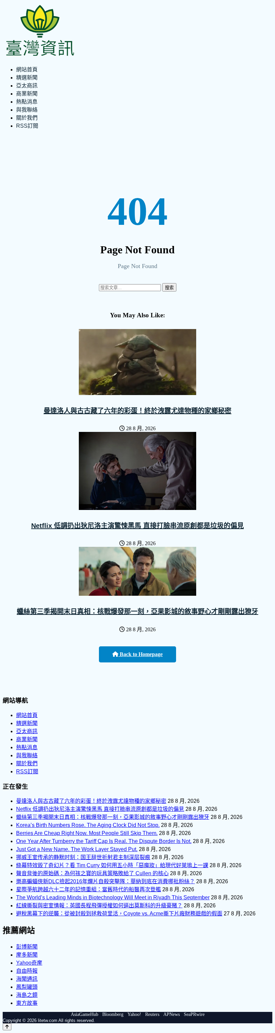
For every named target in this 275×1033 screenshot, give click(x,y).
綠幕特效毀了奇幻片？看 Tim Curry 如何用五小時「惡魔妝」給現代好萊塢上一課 (112, 865)
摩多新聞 (27, 955)
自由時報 (27, 971)
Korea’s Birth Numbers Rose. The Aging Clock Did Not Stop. (88, 825)
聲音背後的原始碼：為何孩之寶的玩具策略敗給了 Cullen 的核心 (92, 873)
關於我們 (27, 118)
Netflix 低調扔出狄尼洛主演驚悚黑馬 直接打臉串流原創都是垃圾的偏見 (137, 525)
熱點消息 (27, 102)
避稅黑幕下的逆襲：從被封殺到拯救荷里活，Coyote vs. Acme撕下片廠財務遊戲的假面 (119, 913)
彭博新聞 (27, 947)
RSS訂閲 (27, 126)
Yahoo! (134, 1014)
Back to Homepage (140, 654)
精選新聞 (27, 77)
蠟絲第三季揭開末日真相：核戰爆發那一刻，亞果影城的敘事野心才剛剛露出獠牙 (137, 611)
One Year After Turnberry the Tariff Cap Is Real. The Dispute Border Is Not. (103, 841)
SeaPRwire (194, 1014)
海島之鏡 (27, 995)
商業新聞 (27, 93)
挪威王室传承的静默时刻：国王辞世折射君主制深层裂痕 (83, 857)
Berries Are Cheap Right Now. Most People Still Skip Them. (87, 833)
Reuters (152, 1014)
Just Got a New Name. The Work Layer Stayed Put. (77, 849)
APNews (171, 1014)
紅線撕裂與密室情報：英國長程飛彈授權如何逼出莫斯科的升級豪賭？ (99, 905)
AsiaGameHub (84, 1014)
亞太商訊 (27, 85)
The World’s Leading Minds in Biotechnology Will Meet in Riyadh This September (113, 897)
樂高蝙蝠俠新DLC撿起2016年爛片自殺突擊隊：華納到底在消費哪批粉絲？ (105, 881)
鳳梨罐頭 (27, 987)
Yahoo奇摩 (29, 963)
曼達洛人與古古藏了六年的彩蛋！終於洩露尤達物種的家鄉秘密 (137, 410)
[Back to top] (7, 1026)
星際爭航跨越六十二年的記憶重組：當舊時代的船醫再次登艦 (88, 889)
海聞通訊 (27, 979)
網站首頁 (27, 69)
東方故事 (27, 1003)
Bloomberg (112, 1014)
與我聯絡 (27, 110)
